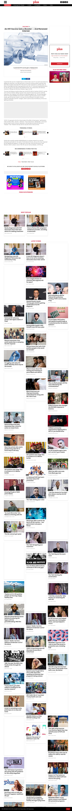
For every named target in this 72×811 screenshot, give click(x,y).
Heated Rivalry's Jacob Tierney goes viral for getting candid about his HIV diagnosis (35, 303)
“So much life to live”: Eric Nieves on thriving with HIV (13, 514)
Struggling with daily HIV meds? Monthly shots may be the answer (13, 364)
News (5, 315)
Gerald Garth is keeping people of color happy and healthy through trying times (35, 798)
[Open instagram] (67, 2)
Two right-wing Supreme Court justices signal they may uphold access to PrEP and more (57, 731)
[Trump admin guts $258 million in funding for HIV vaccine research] (14, 678)
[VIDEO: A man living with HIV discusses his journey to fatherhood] (36, 641)
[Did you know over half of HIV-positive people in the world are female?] (36, 339)
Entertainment (29, 298)
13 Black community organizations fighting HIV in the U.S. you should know (57, 429)
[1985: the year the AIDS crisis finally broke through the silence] (14, 656)
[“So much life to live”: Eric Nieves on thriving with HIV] (14, 506)
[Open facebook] (63, 2)
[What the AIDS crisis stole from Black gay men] (58, 464)
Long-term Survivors (52, 664)
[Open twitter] (65, 2)
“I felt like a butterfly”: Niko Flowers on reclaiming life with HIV (57, 597)
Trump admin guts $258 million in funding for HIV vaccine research (12, 687)
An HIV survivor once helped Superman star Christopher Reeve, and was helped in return (57, 621)
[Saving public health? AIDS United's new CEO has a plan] (36, 318)
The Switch (6, 510)
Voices (45, 5)
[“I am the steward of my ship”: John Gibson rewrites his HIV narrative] (58, 485)
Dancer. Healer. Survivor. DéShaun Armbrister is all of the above (13, 642)
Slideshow (50, 750)
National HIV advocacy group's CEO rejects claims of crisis (13, 319)
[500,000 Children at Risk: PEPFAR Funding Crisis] (36, 709)
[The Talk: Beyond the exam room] (58, 547)
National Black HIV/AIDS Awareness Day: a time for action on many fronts (12, 426)
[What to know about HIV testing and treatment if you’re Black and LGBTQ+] (36, 362)
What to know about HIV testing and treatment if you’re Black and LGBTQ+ (34, 370)
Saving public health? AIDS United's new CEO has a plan (35, 326)
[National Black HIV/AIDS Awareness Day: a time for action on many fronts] (14, 417)
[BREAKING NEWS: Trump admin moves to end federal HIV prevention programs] (58, 790)
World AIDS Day (7, 467)
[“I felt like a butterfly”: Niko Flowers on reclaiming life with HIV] (58, 589)
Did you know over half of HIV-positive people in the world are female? (36, 348)
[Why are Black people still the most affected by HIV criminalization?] (58, 376)
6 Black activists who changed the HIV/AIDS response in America (57, 407)
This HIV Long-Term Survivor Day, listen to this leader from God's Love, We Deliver (57, 668)
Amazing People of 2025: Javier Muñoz (12, 493)
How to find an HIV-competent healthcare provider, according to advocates (37, 229)
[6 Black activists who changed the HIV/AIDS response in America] (58, 398)
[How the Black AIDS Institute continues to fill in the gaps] (36, 558)
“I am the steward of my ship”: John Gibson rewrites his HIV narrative (58, 494)
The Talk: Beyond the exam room (57, 555)
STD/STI (49, 317)
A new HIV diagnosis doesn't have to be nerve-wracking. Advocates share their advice (35, 257)
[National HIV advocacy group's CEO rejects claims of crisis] (14, 310)
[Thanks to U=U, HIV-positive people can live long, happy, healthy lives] (14, 587)
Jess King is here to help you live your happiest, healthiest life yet (13, 794)
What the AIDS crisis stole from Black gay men (56, 472)
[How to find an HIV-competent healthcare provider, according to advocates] (37, 221)
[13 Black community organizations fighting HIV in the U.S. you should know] (58, 421)
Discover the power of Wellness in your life (33, 738)
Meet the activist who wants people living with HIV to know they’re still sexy (13, 448)
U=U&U (29, 5)
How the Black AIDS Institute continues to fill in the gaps (35, 566)
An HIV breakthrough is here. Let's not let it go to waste (57, 451)
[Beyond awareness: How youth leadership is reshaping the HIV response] (14, 333)
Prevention (6, 683)
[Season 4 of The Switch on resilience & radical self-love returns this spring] (58, 768)
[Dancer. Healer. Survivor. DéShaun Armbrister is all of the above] (14, 633)
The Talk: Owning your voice (35, 500)
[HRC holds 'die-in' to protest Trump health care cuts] (36, 688)
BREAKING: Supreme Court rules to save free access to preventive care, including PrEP (56, 645)
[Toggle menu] (5, 2)
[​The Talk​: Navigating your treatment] (36, 537)
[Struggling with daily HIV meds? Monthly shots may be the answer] (14, 355)
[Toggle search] (61, 2)
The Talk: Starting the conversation (55, 575)
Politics (27, 668)
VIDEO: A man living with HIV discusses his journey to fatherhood (35, 650)
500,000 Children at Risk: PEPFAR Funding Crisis (34, 717)
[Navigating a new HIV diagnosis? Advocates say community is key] (14, 249)
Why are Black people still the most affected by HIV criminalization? (57, 384)
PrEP (27, 474)
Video (51, 5)
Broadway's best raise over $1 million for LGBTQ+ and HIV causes (57, 754)
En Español (37, 5)
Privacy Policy (23, 808)
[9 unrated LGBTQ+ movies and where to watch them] (21, 133)
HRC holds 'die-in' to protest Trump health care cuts (35, 696)
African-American (7, 422)
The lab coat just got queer (12, 534)
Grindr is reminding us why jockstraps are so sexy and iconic (13, 709)
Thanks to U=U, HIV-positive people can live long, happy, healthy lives (13, 595)
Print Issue (31, 162)
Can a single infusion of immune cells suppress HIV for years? (34, 280)
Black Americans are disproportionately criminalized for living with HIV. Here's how (35, 394)
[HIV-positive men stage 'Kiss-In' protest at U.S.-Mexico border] (14, 462)
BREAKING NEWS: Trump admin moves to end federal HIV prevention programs (57, 799)
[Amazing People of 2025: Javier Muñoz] (14, 485)
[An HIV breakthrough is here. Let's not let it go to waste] (58, 443)
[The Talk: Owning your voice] (36, 492)
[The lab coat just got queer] (14, 527)
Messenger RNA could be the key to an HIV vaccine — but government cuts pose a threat (35, 523)
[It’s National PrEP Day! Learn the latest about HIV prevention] (36, 470)
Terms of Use (31, 808)
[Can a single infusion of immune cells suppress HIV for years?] (36, 271)
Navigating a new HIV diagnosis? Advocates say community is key (12, 257)
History (27, 563)
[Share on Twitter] (24, 79)
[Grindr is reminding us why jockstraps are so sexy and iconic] (14, 701)
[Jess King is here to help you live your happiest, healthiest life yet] (14, 785)
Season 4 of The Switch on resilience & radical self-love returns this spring (57, 776)
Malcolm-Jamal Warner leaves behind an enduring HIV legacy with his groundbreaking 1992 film (14, 619)
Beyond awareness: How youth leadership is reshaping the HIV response (13, 342)
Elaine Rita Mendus (26, 70)
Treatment (25, 26)
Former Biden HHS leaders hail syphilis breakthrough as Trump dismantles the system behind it (58, 322)
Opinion (5, 338)
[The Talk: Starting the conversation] (58, 568)
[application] (60, 77)
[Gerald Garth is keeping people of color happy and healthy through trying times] (36, 790)
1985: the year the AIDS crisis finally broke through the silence (13, 664)
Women (27, 344)
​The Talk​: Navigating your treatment (34, 545)
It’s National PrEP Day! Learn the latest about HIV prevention (35, 478)
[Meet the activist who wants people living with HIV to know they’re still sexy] (14, 440)
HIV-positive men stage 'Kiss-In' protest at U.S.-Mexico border (13, 471)
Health (5, 444)
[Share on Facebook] (28, 79)
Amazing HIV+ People (19, 5)
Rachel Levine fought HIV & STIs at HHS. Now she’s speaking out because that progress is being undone (35, 673)
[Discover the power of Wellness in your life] (36, 730)
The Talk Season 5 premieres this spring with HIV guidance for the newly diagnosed (13, 771)
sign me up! (59, 63)
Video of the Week (29, 646)
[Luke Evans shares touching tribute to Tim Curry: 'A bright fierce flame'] (7, 153)
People (5, 489)
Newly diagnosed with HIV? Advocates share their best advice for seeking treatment (13, 229)
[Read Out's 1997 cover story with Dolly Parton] (7, 133)
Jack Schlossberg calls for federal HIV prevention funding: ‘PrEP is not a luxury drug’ (57, 298)
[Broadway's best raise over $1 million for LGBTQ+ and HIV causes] (58, 745)
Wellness (28, 794)
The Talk (6, 225)
